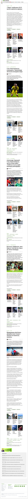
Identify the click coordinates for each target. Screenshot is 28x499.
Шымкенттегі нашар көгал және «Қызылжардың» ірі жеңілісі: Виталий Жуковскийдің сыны (13, 473)
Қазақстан (18, 440)
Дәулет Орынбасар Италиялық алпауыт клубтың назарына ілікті (14, 152)
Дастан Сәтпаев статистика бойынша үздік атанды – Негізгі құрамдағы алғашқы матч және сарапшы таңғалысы (14, 445)
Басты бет (8, 158)
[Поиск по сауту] (1, 3)
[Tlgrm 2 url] (24, 486)
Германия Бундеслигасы (3, 489)
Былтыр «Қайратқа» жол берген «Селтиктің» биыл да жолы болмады (14, 240)
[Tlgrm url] (22, 486)
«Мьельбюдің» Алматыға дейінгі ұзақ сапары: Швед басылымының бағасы (11, 455)
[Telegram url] (20, 486)
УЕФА (10, 148)
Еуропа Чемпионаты (10, 488)
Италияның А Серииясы (3, 490)
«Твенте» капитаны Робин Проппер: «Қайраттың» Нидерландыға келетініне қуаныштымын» (13, 464)
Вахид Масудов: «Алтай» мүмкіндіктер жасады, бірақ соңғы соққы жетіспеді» (11, 466)
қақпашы (14, 235)
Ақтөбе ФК (16, 234)
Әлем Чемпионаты (10, 487)
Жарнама (25, 496)
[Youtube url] (18, 486)
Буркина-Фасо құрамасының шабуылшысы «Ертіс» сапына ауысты (14, 61)
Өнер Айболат (10, 168)
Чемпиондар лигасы (9, 235)
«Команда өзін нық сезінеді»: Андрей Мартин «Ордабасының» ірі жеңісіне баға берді (12, 475)
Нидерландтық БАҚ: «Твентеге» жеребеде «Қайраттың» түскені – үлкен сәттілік (12, 457)
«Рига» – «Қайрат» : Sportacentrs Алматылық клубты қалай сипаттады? (11, 462)
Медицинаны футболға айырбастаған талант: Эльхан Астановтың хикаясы (13, 326)
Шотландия (8, 321)
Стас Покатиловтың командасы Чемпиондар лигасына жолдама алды (14, 238)
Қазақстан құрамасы (14, 148)
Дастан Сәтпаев (14, 440)
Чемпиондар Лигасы (10, 486)
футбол (8, 148)
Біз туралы (20, 496)
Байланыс (23, 496)
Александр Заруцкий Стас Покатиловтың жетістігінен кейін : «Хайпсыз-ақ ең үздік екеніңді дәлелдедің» (14, 154)
